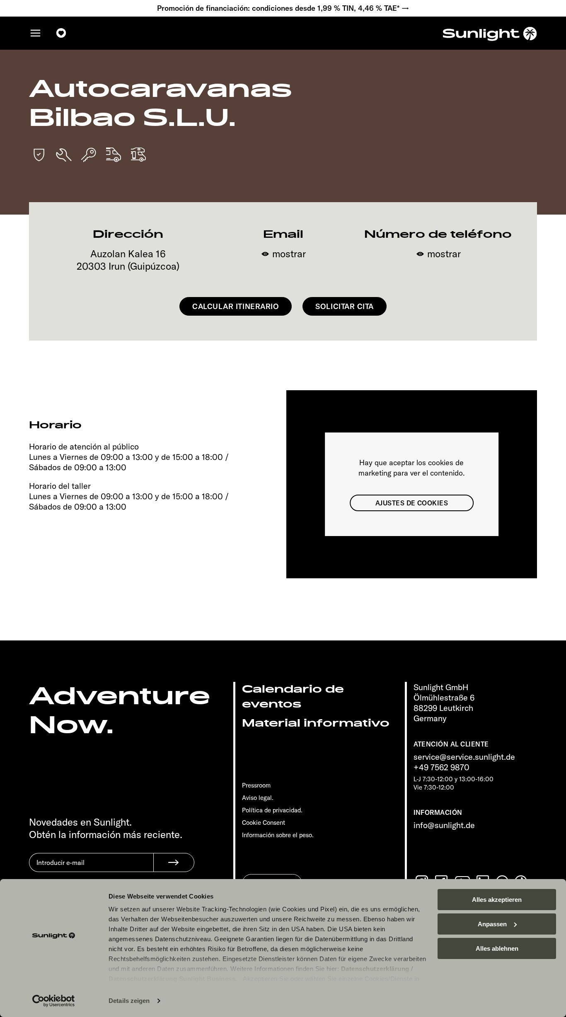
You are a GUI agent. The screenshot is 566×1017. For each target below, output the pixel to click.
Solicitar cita (344, 306)
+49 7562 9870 (441, 767)
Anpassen (492, 924)
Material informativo (315, 723)
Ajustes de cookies (411, 503)
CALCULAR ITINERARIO (235, 306)
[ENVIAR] (173, 862)
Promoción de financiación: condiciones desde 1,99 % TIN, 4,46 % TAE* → (283, 8)
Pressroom (256, 785)
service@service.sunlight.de (464, 756)
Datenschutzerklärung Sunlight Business (172, 978)
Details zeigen (129, 1000)
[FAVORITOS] (61, 33)
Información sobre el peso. (278, 835)
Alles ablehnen (497, 948)
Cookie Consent (263, 822)
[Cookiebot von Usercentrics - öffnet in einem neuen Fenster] (53, 1001)
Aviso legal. (257, 798)
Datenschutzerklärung (375, 968)
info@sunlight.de (444, 825)
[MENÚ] (35, 33)
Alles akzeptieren (497, 899)
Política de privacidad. (272, 810)
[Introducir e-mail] (91, 868)
